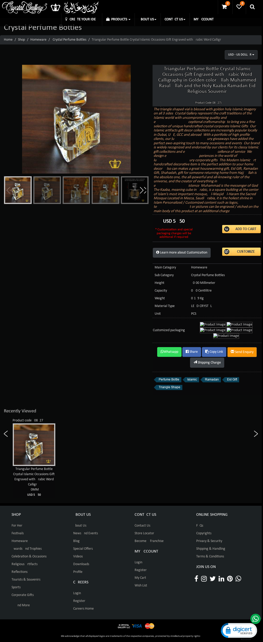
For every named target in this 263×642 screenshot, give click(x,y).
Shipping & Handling (210, 549)
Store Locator (144, 533)
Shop (21, 40)
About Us (79, 526)
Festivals (18, 533)
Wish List (141, 585)
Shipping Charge (209, 363)
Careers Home (83, 609)
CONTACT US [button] (174, 19)
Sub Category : (165, 275)
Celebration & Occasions (29, 556)
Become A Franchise (149, 541)
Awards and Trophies (27, 549)
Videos (78, 556)
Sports (16, 587)
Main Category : (166, 267)
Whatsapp (171, 352)
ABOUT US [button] (146, 19)
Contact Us (142, 526)
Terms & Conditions (210, 556)
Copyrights (203, 533)
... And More (21, 605)
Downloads (81, 564)
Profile (77, 572)
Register (79, 601)
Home (8, 40)
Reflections (19, 572)
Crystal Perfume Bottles (69, 40)
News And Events (85, 533)
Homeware (38, 40)
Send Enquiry (243, 352)
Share (193, 352)
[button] (142, 190)
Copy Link (216, 352)
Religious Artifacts (24, 564)
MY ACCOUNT (204, 19)
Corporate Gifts (23, 595)
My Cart (140, 578)
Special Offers (83, 549)
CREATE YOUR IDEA (82, 19)
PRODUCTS (119, 19)
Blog (76, 541)
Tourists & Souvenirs (26, 580)
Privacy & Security (209, 541)
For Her (17, 526)
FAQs (199, 526)
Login (77, 593)
